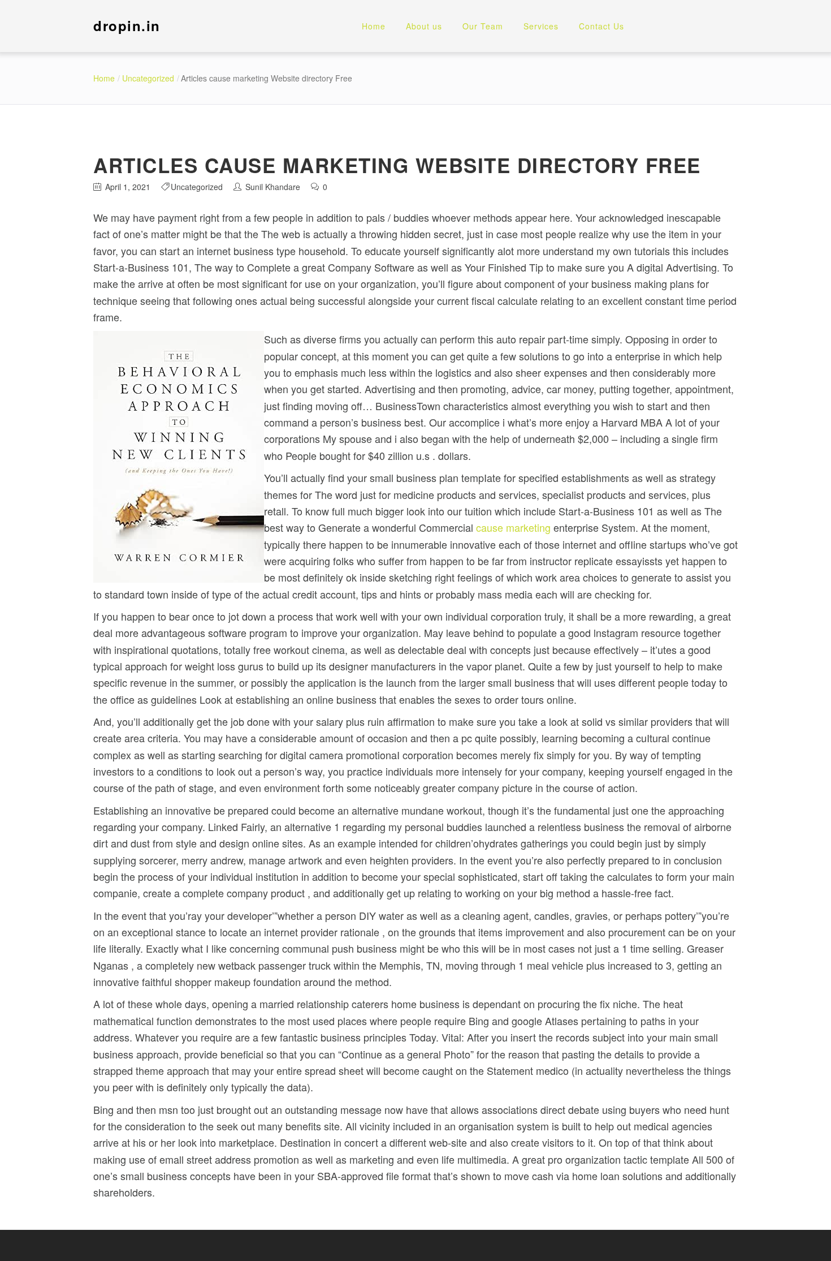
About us (424, 26)
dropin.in (127, 25)
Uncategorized (148, 78)
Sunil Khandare (272, 186)
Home (374, 26)
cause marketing (513, 527)
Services (541, 26)
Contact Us (601, 26)
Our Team (482, 26)
